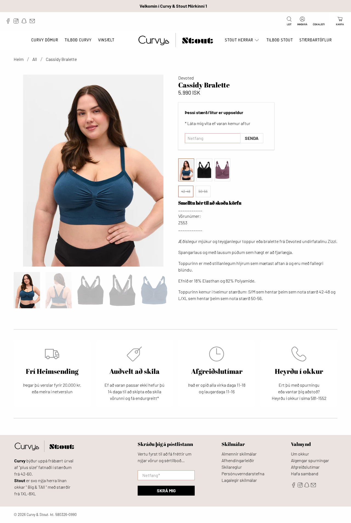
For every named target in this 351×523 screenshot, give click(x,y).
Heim (19, 59)
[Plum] (222, 170)
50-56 (203, 191)
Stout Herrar (239, 40)
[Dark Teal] (186, 170)
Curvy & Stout (37, 514)
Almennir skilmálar (239, 453)
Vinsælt (106, 40)
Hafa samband (304, 473)
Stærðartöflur (315, 40)
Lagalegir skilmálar (239, 480)
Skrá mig (166, 490)
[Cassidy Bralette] (93, 171)
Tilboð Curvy (78, 40)
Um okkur (300, 453)
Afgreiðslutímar (305, 467)
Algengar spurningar (310, 460)
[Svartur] (204, 170)
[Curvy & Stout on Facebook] (9, 22)
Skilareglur (232, 467)
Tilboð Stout (280, 40)
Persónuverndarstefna (243, 473)
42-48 (185, 191)
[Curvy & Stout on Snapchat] (25, 22)
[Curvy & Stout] (175, 40)
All (34, 59)
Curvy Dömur (44, 40)
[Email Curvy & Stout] (34, 22)
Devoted (186, 77)
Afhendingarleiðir (238, 460)
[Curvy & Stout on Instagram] (17, 22)
